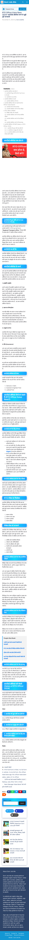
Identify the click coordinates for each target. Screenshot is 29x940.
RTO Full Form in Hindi (11, 769)
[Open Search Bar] (23, 2)
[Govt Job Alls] (2, 2)
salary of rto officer (13, 777)
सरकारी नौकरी (7, 767)
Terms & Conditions (19, 935)
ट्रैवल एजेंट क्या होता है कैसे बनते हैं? (12, 652)
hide (12, 88)
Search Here (7, 800)
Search (22, 803)
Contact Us (14, 933)
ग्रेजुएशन (8, 451)
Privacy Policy (8, 935)
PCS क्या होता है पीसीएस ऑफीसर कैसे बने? (14, 648)
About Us (7, 933)
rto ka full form (13, 772)
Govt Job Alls (10, 2)
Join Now (22, 9)
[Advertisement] (14, 38)
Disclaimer (21, 933)
